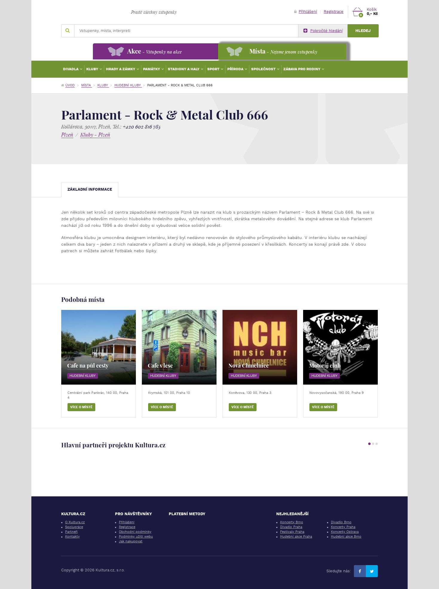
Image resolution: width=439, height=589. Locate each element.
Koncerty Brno (291, 522)
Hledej (363, 30)
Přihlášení (308, 11)
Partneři (71, 532)
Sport (213, 69)
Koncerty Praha (343, 527)
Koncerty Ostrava (345, 532)
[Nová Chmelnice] (259, 347)
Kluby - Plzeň (95, 134)
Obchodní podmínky (135, 532)
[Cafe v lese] (179, 347)
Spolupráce (74, 527)
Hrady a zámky (121, 69)
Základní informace (89, 189)
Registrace (333, 11)
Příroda (235, 69)
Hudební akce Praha (296, 536)
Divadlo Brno (341, 522)
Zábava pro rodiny (302, 69)
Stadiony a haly (184, 69)
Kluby (92, 69)
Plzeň (67, 134)
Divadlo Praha (291, 527)
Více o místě (81, 407)
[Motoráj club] (340, 347)
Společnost (264, 69)
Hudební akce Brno (346, 536)
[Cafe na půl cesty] (98, 347)
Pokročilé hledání (326, 30)
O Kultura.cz (75, 522)
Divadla (71, 69)
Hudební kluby (128, 85)
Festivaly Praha (292, 532)
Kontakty (72, 536)
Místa (86, 85)
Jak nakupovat (130, 541)
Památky (152, 69)
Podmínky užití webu (136, 536)
